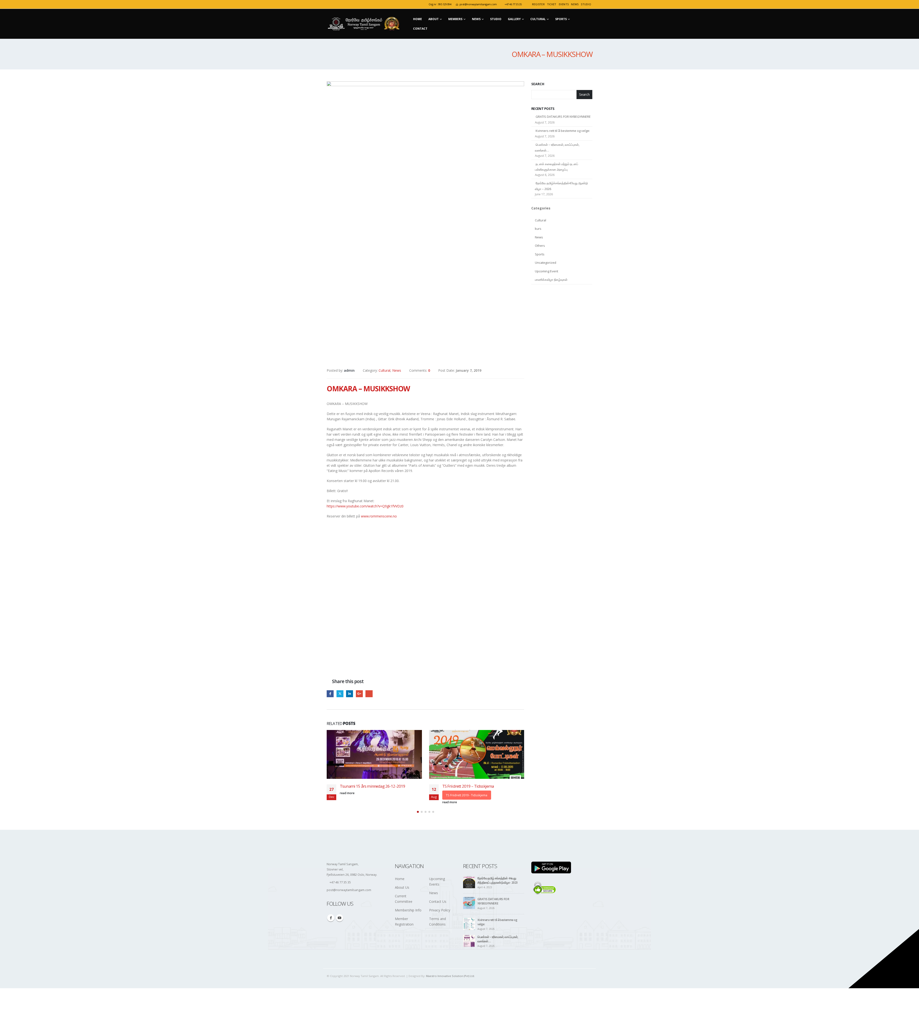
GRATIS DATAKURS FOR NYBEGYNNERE (563, 116)
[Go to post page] (386, 754)
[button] (418, 823)
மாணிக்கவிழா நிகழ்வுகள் (551, 279)
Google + (359, 693)
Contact (420, 29)
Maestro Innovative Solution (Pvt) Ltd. (450, 987)
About (433, 19)
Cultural (538, 19)
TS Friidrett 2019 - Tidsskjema (376, 795)
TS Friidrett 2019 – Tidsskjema (377, 786)
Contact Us (437, 913)
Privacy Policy (439, 921)
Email (368, 693)
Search (537, 84)
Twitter (339, 693)
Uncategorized (545, 262)
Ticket (551, 4)
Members (455, 19)
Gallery (514, 19)
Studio (495, 19)
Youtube (339, 929)
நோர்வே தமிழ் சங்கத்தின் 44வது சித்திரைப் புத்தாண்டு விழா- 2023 (497, 892)
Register (538, 4)
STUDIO (586, 4)
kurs (538, 228)
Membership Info (408, 921)
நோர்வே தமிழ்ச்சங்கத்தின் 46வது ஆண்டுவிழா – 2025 (492, 788)
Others (540, 245)
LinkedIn (349, 693)
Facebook (330, 693)
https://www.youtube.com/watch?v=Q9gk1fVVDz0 (365, 506)
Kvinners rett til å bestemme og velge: (563, 131)
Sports (561, 19)
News (574, 4)
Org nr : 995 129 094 (440, 4)
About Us (402, 899)
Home (417, 19)
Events (564, 4)
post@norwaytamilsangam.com (478, 4)
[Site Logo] (365, 23)
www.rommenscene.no (379, 516)
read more (359, 802)
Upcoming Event (546, 271)
